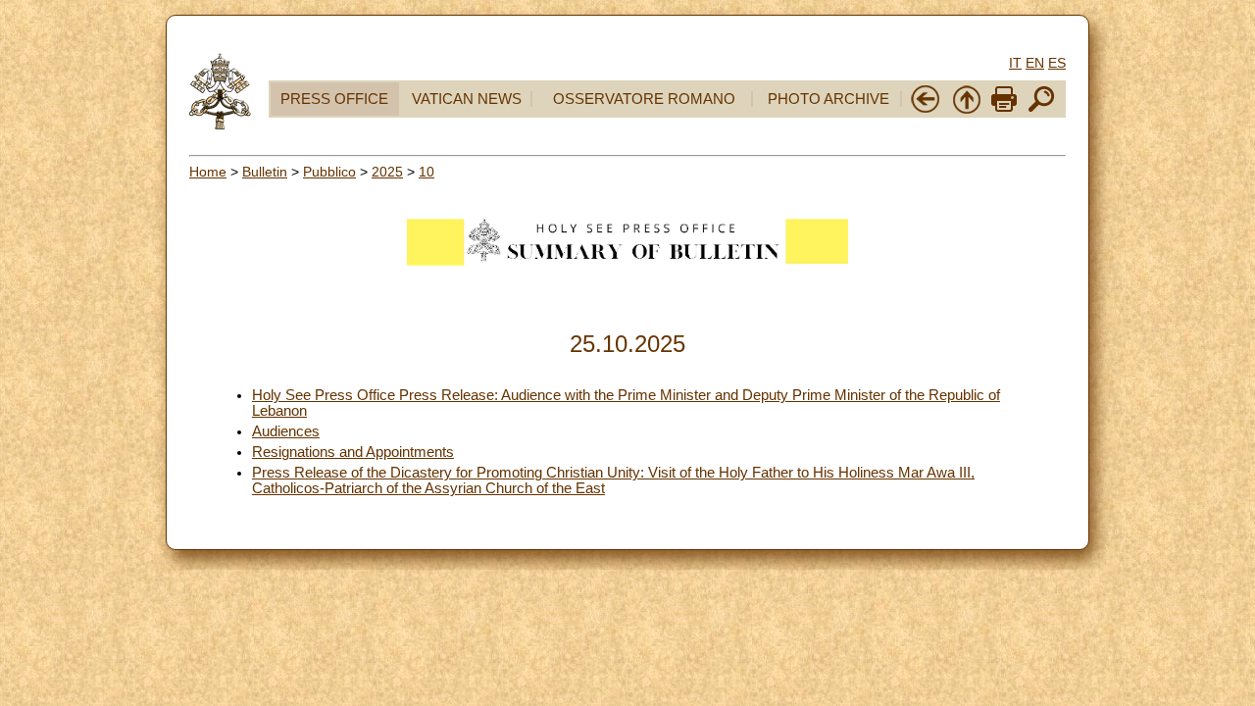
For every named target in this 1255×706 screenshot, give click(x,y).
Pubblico (329, 171)
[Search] (1041, 110)
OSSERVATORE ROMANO (644, 99)
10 (426, 171)
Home (207, 171)
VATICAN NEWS (467, 99)
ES (1057, 63)
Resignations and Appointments (353, 452)
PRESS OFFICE (334, 99)
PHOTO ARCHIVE (828, 99)
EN (1035, 63)
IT (1015, 63)
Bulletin (264, 171)
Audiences (286, 431)
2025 (387, 171)
